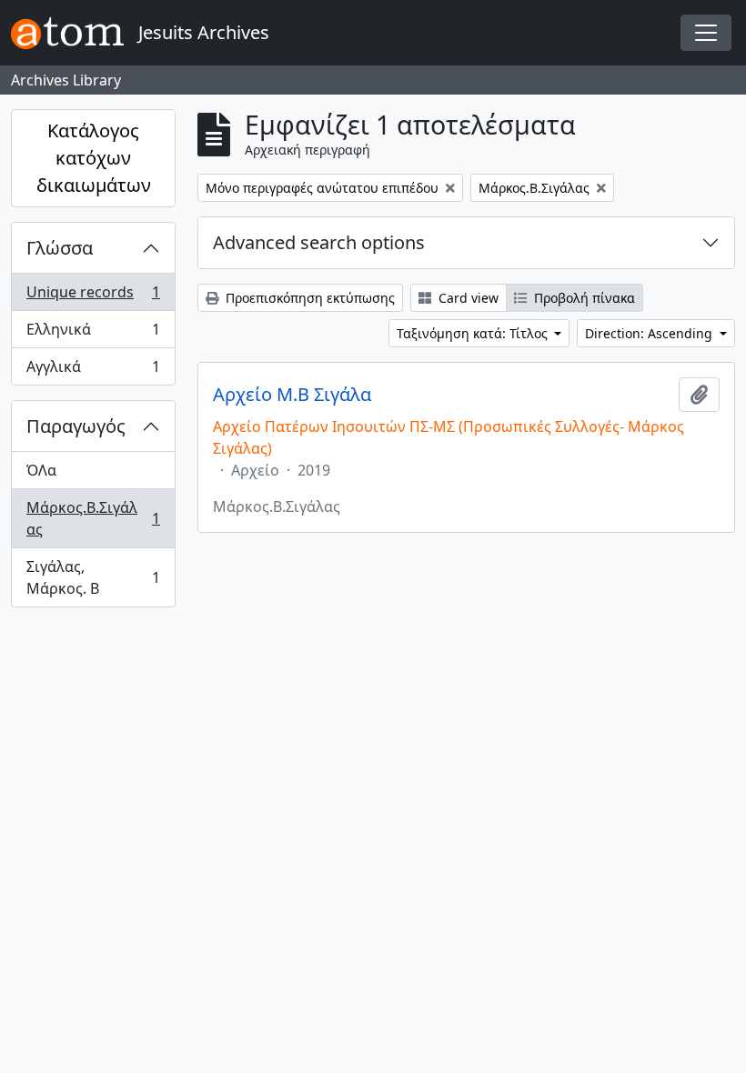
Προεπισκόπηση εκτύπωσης (308, 297)
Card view (467, 297)
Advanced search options (319, 242)
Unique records (92, 296)
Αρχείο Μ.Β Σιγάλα (292, 395)
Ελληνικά (92, 333)
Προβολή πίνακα (582, 297)
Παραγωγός (76, 426)
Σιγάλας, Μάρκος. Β (92, 577)
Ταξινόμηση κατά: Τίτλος (474, 333)
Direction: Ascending (650, 333)
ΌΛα (41, 470)
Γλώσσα (59, 248)
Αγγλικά (92, 370)
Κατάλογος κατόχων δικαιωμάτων (93, 157)
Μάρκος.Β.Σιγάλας (92, 518)
